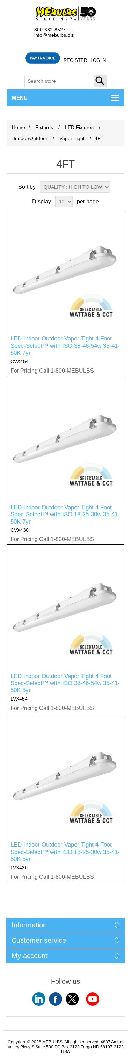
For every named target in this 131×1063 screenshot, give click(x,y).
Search (101, 81)
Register (75, 60)
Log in (98, 60)
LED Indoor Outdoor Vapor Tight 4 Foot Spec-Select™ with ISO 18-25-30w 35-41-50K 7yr (65, 514)
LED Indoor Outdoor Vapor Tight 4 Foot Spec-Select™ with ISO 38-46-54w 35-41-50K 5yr (65, 683)
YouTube (38, 999)
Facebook (55, 999)
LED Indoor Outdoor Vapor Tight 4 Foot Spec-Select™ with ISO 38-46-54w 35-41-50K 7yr (65, 345)
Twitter (72, 999)
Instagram (92, 999)
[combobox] (59, 81)
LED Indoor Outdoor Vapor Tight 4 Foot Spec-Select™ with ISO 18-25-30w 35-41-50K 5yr (65, 851)
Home (18, 127)
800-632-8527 (50, 30)
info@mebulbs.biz (54, 35)
